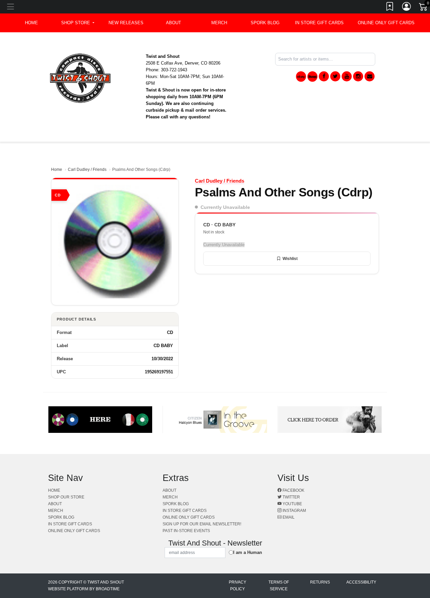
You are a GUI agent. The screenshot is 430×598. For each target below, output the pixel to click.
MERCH (219, 22)
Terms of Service (278, 585)
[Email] (369, 76)
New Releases (126, 22)
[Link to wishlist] (390, 7)
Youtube (292, 503)
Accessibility (361, 582)
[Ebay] (301, 76)
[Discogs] (312, 76)
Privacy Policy (237, 585)
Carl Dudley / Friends (87, 169)
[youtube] (346, 76)
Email (288, 517)
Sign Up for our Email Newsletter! (202, 524)
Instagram (294, 510)
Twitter (291, 497)
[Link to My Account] (407, 7)
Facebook (293, 490)
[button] (78, 23)
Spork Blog (265, 22)
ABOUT (173, 22)
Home (56, 169)
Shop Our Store (66, 497)
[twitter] (335, 76)
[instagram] (358, 76)
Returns (320, 582)
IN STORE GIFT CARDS (319, 22)
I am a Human (247, 552)
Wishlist (290, 258)
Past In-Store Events (186, 530)
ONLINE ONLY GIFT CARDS (386, 22)
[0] (423, 8)
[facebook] (324, 76)
